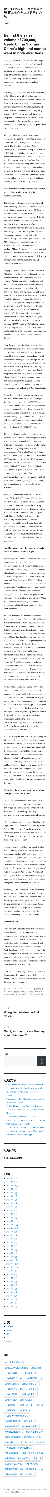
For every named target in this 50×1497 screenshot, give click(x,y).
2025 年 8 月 (11, 1192)
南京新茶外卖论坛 (13, 1436)
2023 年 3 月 (11, 1292)
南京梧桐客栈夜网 (32, 1436)
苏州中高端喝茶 (32, 1463)
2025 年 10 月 (12, 1185)
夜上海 (24, 1442)
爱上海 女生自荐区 (13, 1463)
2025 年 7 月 (11, 1196)
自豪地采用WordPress (17, 1492)
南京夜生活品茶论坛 (14, 1431)
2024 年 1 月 (11, 1260)
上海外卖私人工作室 (14, 1388)
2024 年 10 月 (12, 1228)
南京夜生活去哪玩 (30, 1426)
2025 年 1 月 (11, 1217)
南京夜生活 (29, 1420)
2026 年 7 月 (11, 1182)
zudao (8, 1340)
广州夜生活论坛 (25, 1447)
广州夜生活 (10, 1447)
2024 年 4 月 (11, 1249)
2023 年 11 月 (12, 1267)
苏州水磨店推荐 (27, 1474)
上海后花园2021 (12, 1372)
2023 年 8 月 (11, 1278)
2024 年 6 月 (11, 1242)
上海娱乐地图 (11, 1394)
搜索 (6, 1054)
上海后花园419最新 (35, 991)
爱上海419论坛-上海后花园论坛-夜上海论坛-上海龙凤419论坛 (23, 12)
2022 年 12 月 (12, 1303)
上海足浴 (39, 1404)
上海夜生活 (31, 1388)
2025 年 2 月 (11, 1214)
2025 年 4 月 (11, 1206)
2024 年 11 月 (12, 1224)
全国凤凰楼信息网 (13, 1420)
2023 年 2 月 (11, 1295)
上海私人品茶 (26, 1399)
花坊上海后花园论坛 (36, 994)
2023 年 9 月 (11, 1274)
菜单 (7, 23)
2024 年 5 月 (11, 1246)
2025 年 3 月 (11, 1210)
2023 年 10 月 (12, 1271)
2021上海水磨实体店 (14, 1362)
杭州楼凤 (37, 1458)
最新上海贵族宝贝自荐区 (33, 1453)
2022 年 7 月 (11, 1306)
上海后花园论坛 (12, 1383)
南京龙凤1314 (11, 1442)
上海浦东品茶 (11, 1399)
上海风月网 (10, 1410)
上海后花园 (36, 1367)
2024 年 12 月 (12, 1221)
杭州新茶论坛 (24, 1458)
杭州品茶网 (10, 1458)
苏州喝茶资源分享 (34, 1469)
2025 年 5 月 (11, 1203)
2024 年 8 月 (11, 1235)
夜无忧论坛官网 (37, 1442)
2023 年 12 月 (12, 1263)
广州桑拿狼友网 (12, 1453)
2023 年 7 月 (11, 1281)
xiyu (29, 989)
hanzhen (9, 1326)
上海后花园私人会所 (34, 1378)
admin (10, 989)
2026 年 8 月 (11, 1178)
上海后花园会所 (30, 1372)
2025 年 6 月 (11, 1199)
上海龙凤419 (24, 1410)
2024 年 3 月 (11, 1253)
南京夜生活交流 (12, 1426)
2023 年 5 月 (11, 1285)
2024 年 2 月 (11, 1256)
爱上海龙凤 (23, 994)
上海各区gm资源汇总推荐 (16, 991)
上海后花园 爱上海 (13, 1378)
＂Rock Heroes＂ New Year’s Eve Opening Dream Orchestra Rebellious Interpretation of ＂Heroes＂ (25, 1109)
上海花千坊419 (25, 1404)
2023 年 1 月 (11, 1299)
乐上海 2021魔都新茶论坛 (16, 1415)
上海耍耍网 (10, 1404)
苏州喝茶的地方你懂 (14, 1469)
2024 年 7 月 (11, 1239)
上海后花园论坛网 (30, 1383)
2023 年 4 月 (11, 1288)
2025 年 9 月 (11, 1189)
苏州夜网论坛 (11, 1474)
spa (7, 1333)
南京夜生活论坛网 (34, 1431)
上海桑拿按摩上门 (28, 1394)
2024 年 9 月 (11, 1231)
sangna (9, 1330)
